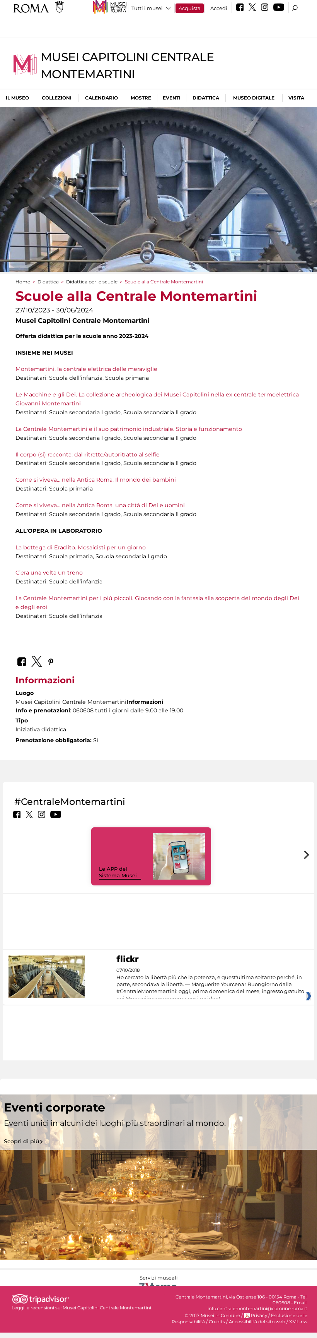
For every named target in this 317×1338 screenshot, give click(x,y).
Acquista (190, 8)
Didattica (206, 98)
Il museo (17, 98)
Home (22, 282)
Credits (217, 1321)
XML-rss (298, 1321)
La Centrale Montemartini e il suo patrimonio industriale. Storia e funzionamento (128, 428)
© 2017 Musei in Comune (212, 1315)
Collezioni (57, 98)
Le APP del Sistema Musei (118, 872)
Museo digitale (253, 98)
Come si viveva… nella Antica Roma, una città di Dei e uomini (100, 505)
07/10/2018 (210, 984)
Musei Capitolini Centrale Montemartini (107, 1308)
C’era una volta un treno (49, 572)
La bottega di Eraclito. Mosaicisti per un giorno (80, 547)
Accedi (218, 8)
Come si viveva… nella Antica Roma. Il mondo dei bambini (95, 479)
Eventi (172, 98)
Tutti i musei (147, 8)
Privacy (259, 1315)
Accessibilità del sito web (257, 1321)
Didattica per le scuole (92, 282)
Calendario (101, 98)
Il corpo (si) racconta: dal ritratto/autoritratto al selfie (87, 454)
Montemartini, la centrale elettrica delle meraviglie (86, 368)
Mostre (141, 98)
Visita (296, 98)
